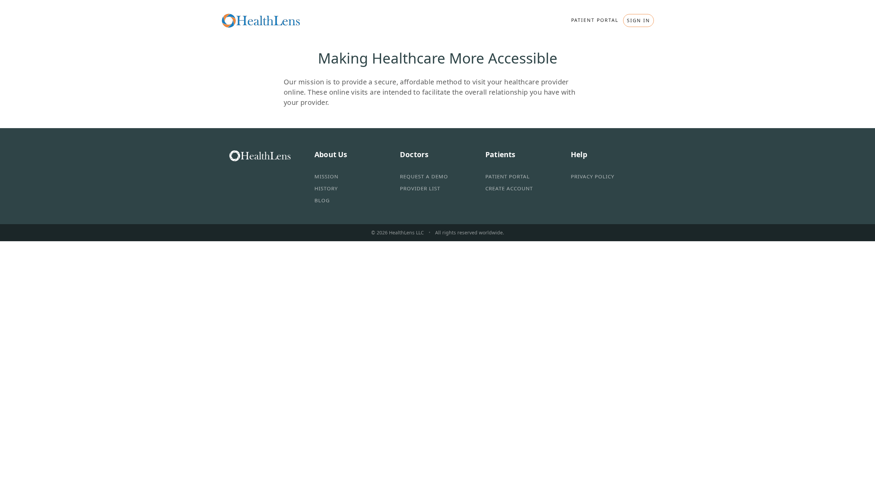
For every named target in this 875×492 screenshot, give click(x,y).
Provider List (420, 188)
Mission (326, 176)
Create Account (509, 188)
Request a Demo (424, 176)
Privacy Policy (592, 176)
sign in (638, 20)
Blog (322, 200)
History (326, 188)
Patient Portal (507, 176)
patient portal (594, 20)
